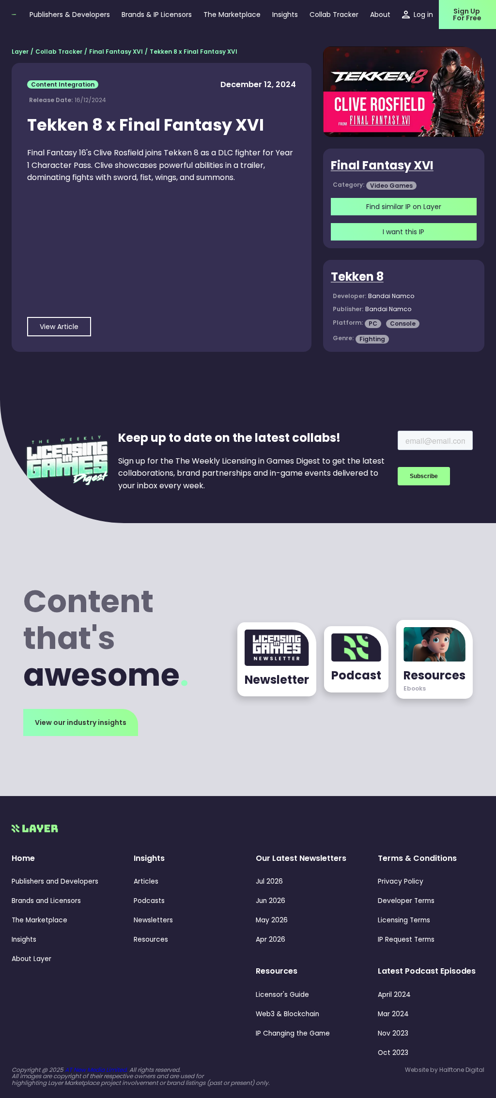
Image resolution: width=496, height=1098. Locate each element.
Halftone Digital (461, 1070)
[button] (285, 14)
